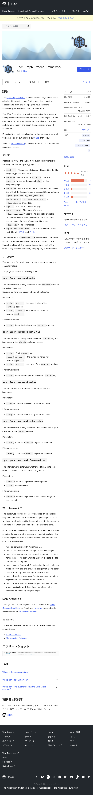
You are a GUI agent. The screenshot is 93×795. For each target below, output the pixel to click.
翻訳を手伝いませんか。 (67, 18)
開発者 (51, 741)
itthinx (24, 71)
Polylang (33, 232)
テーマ (28, 736)
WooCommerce (18, 143)
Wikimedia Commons (28, 611)
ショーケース (31, 732)
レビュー (18, 82)
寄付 (73, 741)
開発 (47, 82)
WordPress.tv (55, 745)
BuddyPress (9, 766)
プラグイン (30, 741)
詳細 (7, 82)
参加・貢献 (75, 732)
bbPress (7, 762)
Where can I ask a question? (15, 680)
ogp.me (38, 608)
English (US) (86, 130)
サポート (87, 82)
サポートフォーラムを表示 (75, 225)
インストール (34, 82)
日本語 (11, 777)
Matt (5, 757)
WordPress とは (9, 732)
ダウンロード (84, 69)
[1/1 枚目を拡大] (56, 654)
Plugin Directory (8, 11)
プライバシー (8, 745)
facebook (86, 135)
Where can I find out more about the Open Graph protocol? (24, 688)
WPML (22, 232)
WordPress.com (10, 753)
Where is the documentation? (15, 672)
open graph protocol (83, 145)
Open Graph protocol (16, 97)
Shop (36, 138)
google (82, 140)
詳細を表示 (69, 157)
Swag (74, 745)
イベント (74, 736)
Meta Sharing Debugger (16, 638)
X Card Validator (13, 634)
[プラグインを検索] (28, 26)
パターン (29, 745)
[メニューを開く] (89, 3)
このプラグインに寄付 (74, 248)
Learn (50, 732)
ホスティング (8, 741)
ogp (88, 140)
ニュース (6, 736)
